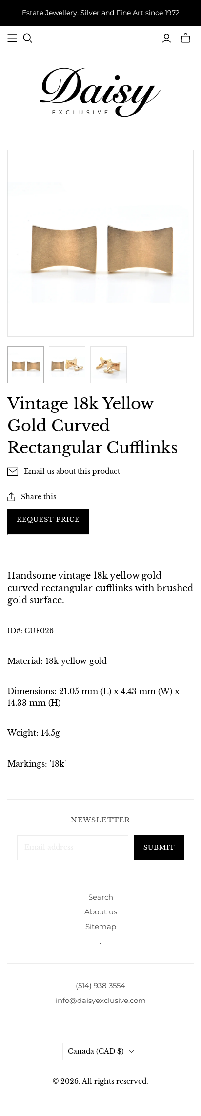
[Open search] (28, 38)
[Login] (166, 38)
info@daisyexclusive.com (101, 1000)
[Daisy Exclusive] (100, 92)
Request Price (48, 519)
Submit (159, 847)
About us (100, 911)
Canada (96, 1051)
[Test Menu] (12, 38)
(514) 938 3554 (100, 985)
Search (100, 897)
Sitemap (100, 926)
